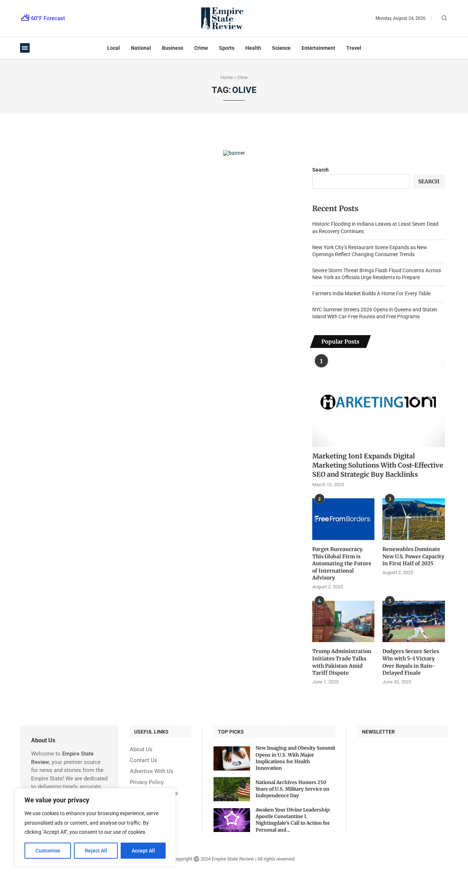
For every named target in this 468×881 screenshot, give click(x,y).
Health (253, 48)
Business (172, 48)
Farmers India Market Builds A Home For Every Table (371, 293)
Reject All (96, 851)
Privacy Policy (147, 782)
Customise (47, 851)
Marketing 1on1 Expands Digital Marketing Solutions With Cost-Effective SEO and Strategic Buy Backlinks (377, 465)
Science (281, 48)
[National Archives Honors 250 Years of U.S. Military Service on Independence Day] (232, 789)
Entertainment (318, 48)
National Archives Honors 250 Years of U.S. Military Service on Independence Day (292, 789)
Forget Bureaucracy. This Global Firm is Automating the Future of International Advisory (341, 563)
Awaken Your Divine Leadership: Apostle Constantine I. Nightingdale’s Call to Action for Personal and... (293, 820)
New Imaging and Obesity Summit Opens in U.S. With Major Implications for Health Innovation (295, 758)
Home (226, 77)
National (141, 48)
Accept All (143, 851)
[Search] (444, 18)
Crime (201, 48)
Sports (226, 48)
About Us (141, 749)
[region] (95, 827)
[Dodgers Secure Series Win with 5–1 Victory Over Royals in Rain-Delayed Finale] (413, 621)
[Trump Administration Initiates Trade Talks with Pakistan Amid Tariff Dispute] (343, 621)
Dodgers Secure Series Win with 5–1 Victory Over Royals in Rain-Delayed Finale (410, 662)
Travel (353, 48)
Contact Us (143, 760)
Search (320, 170)
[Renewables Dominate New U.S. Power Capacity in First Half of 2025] (413, 519)
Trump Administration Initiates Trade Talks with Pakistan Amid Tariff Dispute (341, 662)
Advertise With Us (151, 771)
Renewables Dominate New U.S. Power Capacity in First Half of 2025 (413, 556)
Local (113, 48)
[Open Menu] (25, 48)
